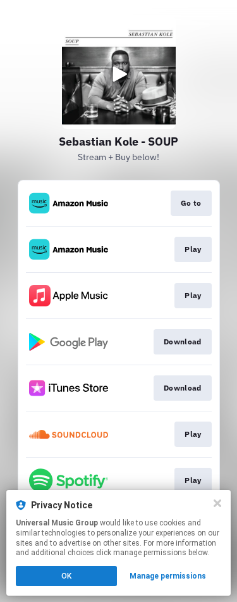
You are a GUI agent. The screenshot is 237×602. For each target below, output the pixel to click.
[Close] (217, 503)
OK (66, 576)
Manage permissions (168, 576)
